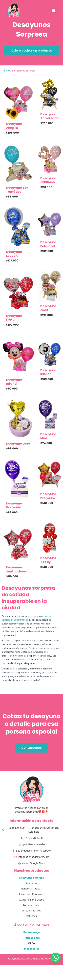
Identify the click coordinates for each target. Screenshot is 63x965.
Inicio (6, 71)
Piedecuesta (31, 949)
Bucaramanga (31, 932)
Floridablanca (32, 938)
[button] (53, 10)
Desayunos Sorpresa (31, 878)
